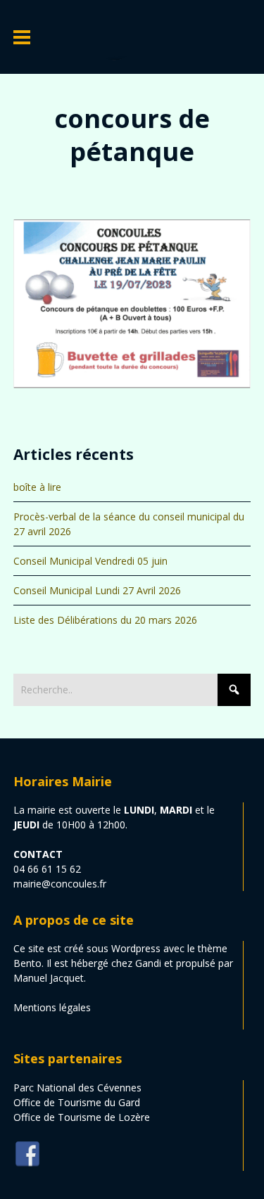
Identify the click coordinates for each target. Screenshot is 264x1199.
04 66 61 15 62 (47, 869)
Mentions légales (52, 1007)
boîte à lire (37, 487)
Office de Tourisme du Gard (76, 1102)
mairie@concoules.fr (59, 883)
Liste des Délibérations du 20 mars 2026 (105, 620)
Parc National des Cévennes (77, 1087)
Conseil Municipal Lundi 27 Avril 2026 (97, 590)
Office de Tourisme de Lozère (81, 1117)
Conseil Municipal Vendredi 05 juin (90, 561)
